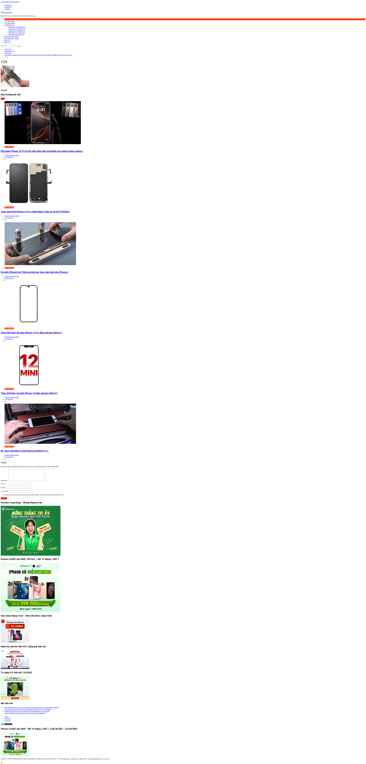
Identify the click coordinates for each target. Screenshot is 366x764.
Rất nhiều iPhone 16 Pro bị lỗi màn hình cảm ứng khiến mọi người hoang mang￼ (42, 151)
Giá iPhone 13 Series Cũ (16, 29)
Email (3, 487)
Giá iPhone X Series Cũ (16, 35)
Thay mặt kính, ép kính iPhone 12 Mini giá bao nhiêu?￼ (29, 393)
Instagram (8, 7)
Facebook (8, 5)
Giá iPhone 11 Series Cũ (16, 33)
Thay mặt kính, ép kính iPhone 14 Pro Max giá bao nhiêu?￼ (31, 332)
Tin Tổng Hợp (9, 21)
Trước (3, 99)
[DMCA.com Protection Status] (6, 725)
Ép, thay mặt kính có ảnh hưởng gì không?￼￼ (24, 451)
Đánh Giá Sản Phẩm (11, 36)
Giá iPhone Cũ (9, 25)
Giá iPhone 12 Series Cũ (16, 31)
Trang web (4, 491)
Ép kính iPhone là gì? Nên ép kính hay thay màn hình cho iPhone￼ (34, 272)
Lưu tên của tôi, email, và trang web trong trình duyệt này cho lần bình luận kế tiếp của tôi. (33, 495)
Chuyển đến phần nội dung (10, 2)
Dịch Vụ (7, 40)
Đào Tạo (8, 42)
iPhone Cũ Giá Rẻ (6, 12)
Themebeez (105, 759)
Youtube (7, 9)
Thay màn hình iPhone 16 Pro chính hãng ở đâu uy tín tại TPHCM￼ (35, 211)
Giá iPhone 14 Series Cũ (16, 27)
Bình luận (4, 480)
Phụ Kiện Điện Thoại (12, 38)
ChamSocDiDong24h (12, 155)
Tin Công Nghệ (10, 23)
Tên (2, 484)
